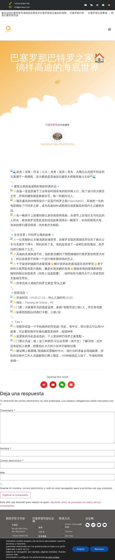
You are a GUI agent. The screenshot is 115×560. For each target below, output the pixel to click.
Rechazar (99, 549)
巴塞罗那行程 (77, 12)
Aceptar (80, 549)
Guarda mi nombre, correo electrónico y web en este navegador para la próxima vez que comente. (56, 488)
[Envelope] (103, 5)
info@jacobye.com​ (22, 7)
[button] (109, 29)
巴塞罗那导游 (53, 124)
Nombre (5, 448)
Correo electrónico (11, 460)
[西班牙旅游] (109, 5)
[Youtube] (85, 5)
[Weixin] (91, 5)
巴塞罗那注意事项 (98, 12)
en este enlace (52, 557)
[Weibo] (97, 5)
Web (2, 472)
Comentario (7, 410)
